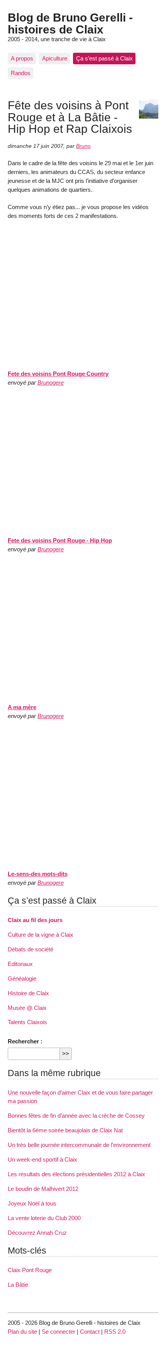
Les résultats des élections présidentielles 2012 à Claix (76, 1174)
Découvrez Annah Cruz (37, 1232)
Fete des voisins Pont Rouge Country (58, 373)
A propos (22, 58)
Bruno (83, 146)
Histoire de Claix (28, 993)
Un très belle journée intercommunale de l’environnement (79, 1145)
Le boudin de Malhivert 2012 (43, 1188)
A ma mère (22, 707)
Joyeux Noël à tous (32, 1203)
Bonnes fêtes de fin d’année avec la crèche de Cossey (76, 1115)
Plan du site (22, 1331)
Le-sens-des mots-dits (38, 874)
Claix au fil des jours (35, 920)
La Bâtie (18, 1284)
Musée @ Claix (27, 1007)
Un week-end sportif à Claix (42, 1159)
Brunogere (50, 382)
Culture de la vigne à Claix (40, 934)
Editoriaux (20, 964)
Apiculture (54, 58)
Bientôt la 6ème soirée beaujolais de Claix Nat (65, 1130)
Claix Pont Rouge (30, 1270)
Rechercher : (25, 1041)
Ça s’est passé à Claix (104, 58)
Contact (90, 1331)
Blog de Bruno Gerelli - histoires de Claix (70, 23)
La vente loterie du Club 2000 (44, 1218)
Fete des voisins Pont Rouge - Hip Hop (60, 540)
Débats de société (30, 949)
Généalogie (22, 978)
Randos (20, 73)
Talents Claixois (27, 1022)
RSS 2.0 (114, 1331)
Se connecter (58, 1331)
